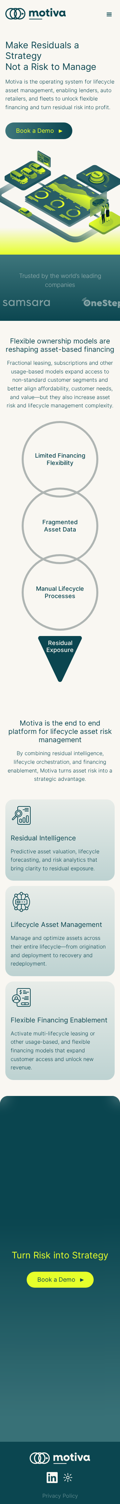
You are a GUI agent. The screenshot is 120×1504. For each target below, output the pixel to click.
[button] (109, 15)
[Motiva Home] (35, 14)
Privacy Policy (60, 1495)
